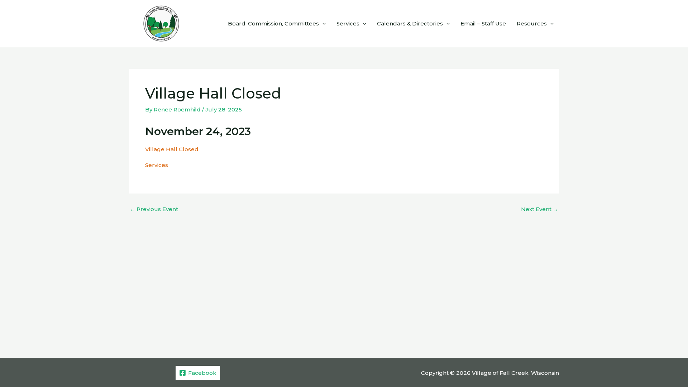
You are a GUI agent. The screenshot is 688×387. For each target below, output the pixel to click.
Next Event (539, 209)
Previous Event (154, 209)
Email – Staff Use (483, 23)
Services (347, 23)
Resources (532, 23)
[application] (322, 23)
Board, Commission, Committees (273, 23)
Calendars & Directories (410, 23)
